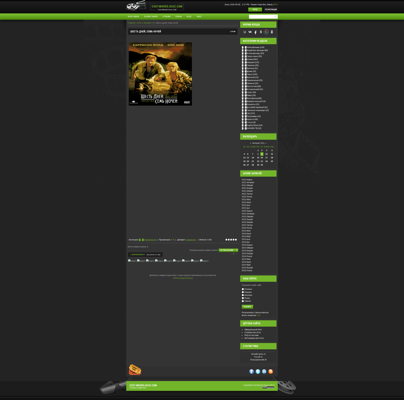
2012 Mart (246, 199)
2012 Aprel (246, 202)
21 (253, 161)
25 (272, 161)
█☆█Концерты (248, 104)
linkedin (264, 371)
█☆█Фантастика (249, 86)
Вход (255, 10)
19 (244, 161)
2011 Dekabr (247, 191)
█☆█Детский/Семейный (253, 107)
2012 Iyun (246, 205)
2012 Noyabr (247, 219)
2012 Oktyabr (247, 216)
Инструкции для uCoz (254, 338)
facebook (251, 371)
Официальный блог (253, 329)
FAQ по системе (251, 335)
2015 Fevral (247, 270)
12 (244, 158)
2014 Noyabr (247, 268)
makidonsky (191, 240)
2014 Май (246, 265)
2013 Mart (246, 231)
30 (262, 165)
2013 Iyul (246, 242)
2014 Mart (246, 259)
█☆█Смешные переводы (253, 110)
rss (270, 371)
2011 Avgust (247, 180)
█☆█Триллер (248, 68)
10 (266, 154)
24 (266, 161)
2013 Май (246, 236)
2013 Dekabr (247, 253)
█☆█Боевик (247, 59)
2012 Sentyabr (248, 214)
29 (258, 165)
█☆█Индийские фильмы (253, 50)
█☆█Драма (247, 71)
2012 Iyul (246, 208)
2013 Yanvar (247, 225)
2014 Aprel (246, 262)
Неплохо (248, 295)
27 (248, 165)
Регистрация (271, 10)
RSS (276, 4)
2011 (139, 23)
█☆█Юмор (247, 95)
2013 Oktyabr (247, 248)
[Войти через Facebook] (255, 32)
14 (253, 158)
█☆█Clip (246, 113)
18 (272, 158)
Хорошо (248, 292)
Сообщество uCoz (252, 332)
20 (248, 161)
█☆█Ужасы (247, 74)
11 (272, 154)
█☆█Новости (248, 119)
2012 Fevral (247, 197)
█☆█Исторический (250, 89)
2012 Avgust (247, 211)
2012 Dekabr (247, 222)
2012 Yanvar (247, 194)
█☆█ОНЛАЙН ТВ (250, 128)
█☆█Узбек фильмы (250, 47)
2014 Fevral (247, 256)
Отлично (248, 289)
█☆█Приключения (147, 240)
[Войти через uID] (244, 32)
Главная (131, 23)
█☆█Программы (249, 116)
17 (266, 158)
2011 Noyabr (247, 188)
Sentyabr (147, 23)
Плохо (247, 298)
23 (262, 161)
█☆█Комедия (248, 62)
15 (258, 158)
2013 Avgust (247, 245)
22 (258, 161)
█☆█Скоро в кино (250, 56)
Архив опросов (261, 312)
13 (248, 158)
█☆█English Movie (250, 125)
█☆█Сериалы (248, 65)
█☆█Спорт (247, 92)
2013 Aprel (246, 234)
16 (262, 158)
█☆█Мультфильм (250, 98)
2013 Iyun (246, 239)
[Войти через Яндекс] (260, 32)
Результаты (248, 312)
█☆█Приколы (248, 83)
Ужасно (247, 301)
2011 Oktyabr (247, 185)
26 (244, 165)
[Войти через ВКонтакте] (250, 32)
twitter (257, 371)
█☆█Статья (247, 122)
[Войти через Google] (266, 31)
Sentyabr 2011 (258, 143)
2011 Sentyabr (248, 182)
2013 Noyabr (247, 251)
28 (253, 165)
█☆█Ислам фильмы (251, 53)
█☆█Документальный (252, 101)
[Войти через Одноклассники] (272, 32)
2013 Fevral (247, 228)
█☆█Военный (248, 77)
